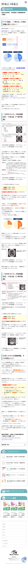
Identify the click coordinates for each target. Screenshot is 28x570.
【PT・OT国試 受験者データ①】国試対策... (16, 469)
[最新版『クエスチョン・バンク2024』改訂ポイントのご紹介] (4, 477)
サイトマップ (4, 537)
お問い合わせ (4, 546)
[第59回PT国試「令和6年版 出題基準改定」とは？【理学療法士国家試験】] (4, 465)
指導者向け (4, 526)
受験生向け (4, 524)
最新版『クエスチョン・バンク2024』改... (15, 475)
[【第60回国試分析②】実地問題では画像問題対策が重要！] (4, 483)
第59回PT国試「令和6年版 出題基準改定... (16, 462)
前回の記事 (4, 31)
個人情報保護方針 (5, 540)
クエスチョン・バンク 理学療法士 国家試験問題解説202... (14, 515)
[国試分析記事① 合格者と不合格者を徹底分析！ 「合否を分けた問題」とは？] (4, 459)
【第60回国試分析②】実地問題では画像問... (16, 481)
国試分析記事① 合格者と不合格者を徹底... (16, 456)
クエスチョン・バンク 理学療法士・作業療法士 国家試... (21, 515)
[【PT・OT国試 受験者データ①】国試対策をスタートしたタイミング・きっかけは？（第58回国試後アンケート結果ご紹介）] (4, 471)
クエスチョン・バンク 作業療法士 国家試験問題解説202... (6, 515)
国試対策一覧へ (6, 445)
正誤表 (3, 532)
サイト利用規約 (4, 543)
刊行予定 (3, 535)
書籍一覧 (3, 529)
